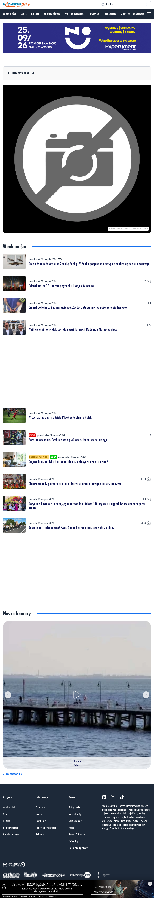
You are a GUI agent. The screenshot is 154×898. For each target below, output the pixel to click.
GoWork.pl (74, 841)
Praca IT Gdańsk (77, 834)
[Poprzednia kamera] (8, 694)
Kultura (35, 13)
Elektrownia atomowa (132, 13)
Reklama (40, 834)
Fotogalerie (109, 13)
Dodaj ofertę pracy (78, 848)
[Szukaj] (147, 4)
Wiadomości (9, 13)
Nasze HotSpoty (76, 814)
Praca (71, 827)
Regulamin (41, 821)
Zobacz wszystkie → (14, 774)
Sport (23, 13)
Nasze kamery (75, 821)
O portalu (40, 807)
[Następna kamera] (146, 694)
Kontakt (40, 814)
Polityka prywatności (46, 827)
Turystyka (93, 13)
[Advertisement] (77, 372)
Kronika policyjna (74, 13)
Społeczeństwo (52, 13)
